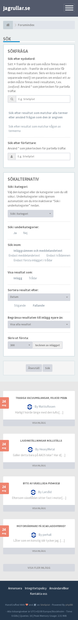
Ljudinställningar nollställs (41, 440)
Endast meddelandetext (24, 255)
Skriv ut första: (18, 338)
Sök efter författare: (22, 143)
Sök (47, 368)
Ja (15, 233)
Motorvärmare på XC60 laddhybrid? (41, 526)
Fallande (39, 305)
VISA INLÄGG (39, 422)
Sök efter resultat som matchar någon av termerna (35, 128)
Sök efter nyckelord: (21, 59)
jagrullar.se (16, 8)
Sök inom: (14, 245)
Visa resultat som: (20, 272)
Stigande (20, 305)
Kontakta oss (38, 594)
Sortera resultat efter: (23, 290)
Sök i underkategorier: (23, 227)
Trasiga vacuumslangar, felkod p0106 (41, 398)
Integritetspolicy (36, 588)
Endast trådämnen (58, 255)
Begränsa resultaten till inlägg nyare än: (35, 317)
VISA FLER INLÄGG (39, 568)
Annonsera (15, 588)
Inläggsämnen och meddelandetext (38, 251)
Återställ (34, 368)
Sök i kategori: (18, 187)
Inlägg (18, 278)
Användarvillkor (59, 588)
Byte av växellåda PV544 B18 (41, 483)
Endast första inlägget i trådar (33, 260)
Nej (25, 233)
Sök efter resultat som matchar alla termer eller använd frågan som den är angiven (38, 115)
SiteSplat (45, 604)
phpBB (69, 604)
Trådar (33, 278)
